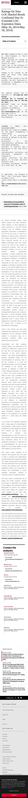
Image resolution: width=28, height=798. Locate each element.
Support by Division (6, 758)
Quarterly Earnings (6, 749)
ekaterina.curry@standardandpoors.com (13, 570)
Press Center (5, 740)
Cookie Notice (10, 787)
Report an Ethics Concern (7, 761)
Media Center (5, 714)
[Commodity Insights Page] (16, 698)
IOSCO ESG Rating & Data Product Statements (12, 774)
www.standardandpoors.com (10, 111)
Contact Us (4, 724)
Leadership (4, 772)
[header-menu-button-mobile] (25, 2)
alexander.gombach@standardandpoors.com (14, 560)
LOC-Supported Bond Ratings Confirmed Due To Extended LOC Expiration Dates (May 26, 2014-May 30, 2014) (15, 98)
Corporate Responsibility (7, 770)
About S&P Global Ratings (8, 710)
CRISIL (4, 719)
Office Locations (5, 763)
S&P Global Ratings (9, 704)
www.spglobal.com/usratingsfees (12, 510)
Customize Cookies (14, 790)
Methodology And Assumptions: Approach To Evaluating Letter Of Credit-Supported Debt (14, 204)
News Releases (5, 747)
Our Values (4, 734)
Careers (4, 767)
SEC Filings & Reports (7, 752)
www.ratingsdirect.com (19, 496)
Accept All (14, 795)
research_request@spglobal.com (12, 538)
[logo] (5, 2)
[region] (14, 786)
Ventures (4, 738)
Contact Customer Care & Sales (9, 756)
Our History (4, 736)
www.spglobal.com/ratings (10, 494)
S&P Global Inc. (7, 728)
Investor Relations (6, 745)
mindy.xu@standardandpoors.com (12, 581)
